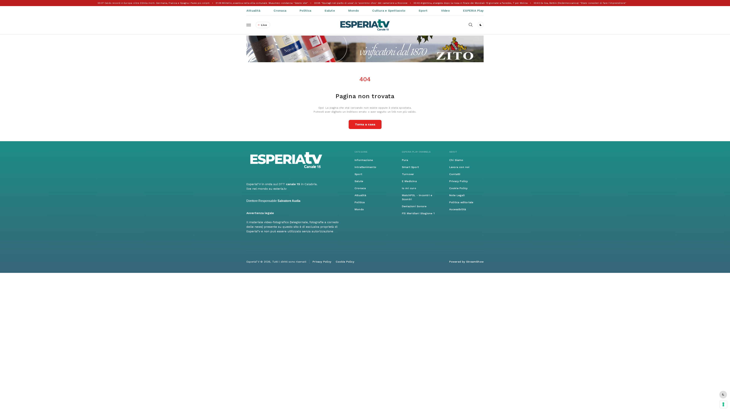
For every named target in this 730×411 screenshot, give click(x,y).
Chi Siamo (456, 160)
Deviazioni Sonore (414, 206)
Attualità (253, 10)
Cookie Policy (458, 188)
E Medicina (409, 181)
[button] (248, 25)
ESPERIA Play (473, 10)
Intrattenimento (365, 167)
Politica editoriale (461, 202)
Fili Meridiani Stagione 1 (418, 213)
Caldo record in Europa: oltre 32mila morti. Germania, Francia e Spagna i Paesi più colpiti (154, 3)
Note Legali (457, 195)
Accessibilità (457, 209)
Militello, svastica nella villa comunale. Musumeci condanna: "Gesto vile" (262, 3)
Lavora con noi (459, 167)
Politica (305, 10)
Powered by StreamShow (466, 261)
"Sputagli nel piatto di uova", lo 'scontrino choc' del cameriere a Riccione (361, 3)
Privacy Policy (458, 181)
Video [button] (445, 10)
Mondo (353, 10)
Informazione (364, 160)
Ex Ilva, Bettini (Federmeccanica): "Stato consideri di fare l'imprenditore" (580, 3)
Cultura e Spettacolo (388, 10)
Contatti (454, 174)
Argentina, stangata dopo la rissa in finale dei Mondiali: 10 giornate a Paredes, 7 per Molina (471, 3)
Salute (330, 10)
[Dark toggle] (480, 25)
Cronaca (280, 10)
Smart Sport (410, 167)
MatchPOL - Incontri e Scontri (417, 197)
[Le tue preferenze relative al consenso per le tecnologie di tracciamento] (723, 404)
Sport (423, 10)
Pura (405, 160)
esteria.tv (279, 188)
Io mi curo (409, 188)
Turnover (408, 174)
